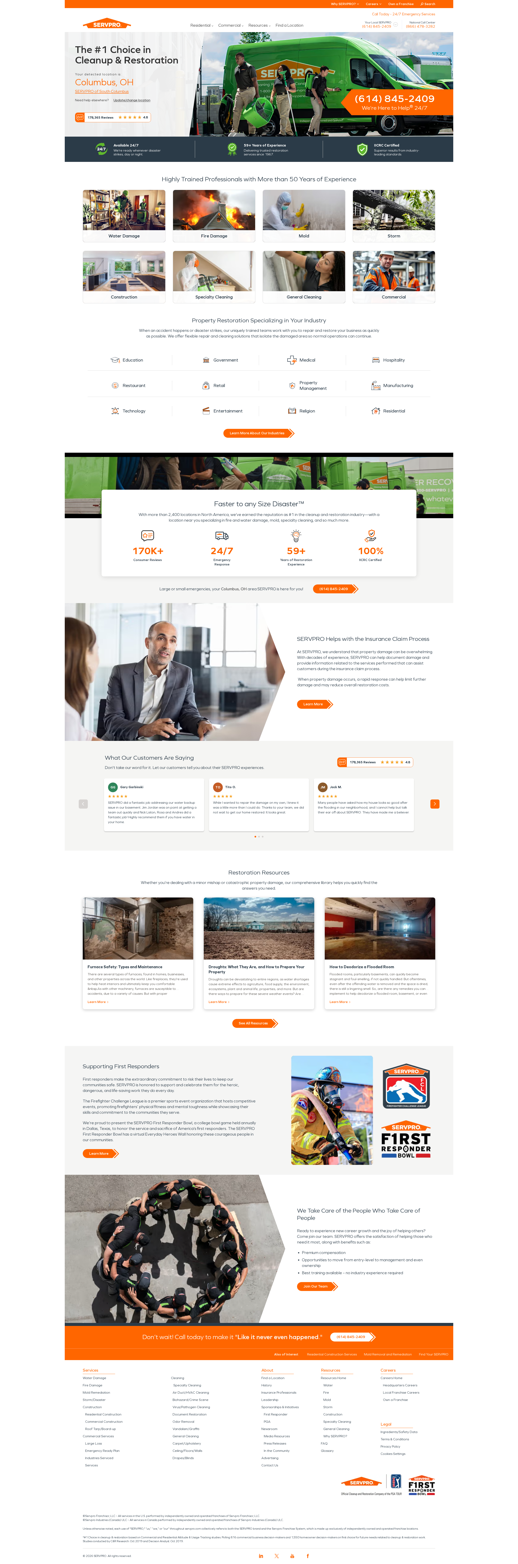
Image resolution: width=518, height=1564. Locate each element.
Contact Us (269, 1465)
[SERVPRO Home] (101, 26)
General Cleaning (186, 1436)
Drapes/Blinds (183, 1458)
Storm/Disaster (94, 1400)
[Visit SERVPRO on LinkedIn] (261, 1556)
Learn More (313, 704)
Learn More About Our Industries (257, 433)
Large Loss (93, 1443)
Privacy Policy (390, 1446)
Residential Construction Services (332, 1354)
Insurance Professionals (278, 1392)
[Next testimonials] (434, 804)
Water (328, 1385)
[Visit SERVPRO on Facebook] (308, 1556)
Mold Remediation (96, 1392)
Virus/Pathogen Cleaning (191, 1407)
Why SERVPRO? (335, 1436)
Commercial (229, 25)
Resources (258, 25)
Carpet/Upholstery (187, 1443)
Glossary (327, 1451)
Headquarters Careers (400, 1385)
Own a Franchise (401, 4)
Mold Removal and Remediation (388, 1354)
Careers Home (391, 1378)
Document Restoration (190, 1414)
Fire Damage (92, 1385)
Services (91, 1465)
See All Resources (253, 1023)
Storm (327, 1407)
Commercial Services (98, 1436)
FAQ (324, 1443)
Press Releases (275, 1443)
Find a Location (289, 25)
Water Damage (94, 1378)
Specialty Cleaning (187, 1385)
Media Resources (277, 1436)
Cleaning (177, 1378)
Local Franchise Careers (401, 1392)
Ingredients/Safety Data (399, 1432)
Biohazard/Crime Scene (190, 1400)
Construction (92, 1407)
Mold (327, 1400)
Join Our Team (316, 1286)
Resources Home (333, 1378)
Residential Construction (103, 1414)
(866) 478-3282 (420, 26)
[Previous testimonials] (83, 804)
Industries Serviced (99, 1458)
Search (430, 4)
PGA (267, 1422)
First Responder (276, 1414)
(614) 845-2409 (376, 26)
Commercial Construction (104, 1422)
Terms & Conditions (395, 1439)
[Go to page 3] (262, 836)
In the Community (277, 1451)
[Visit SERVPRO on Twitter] (277, 1556)
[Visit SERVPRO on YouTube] (292, 1556)
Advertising (269, 1458)
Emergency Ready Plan (102, 1451)
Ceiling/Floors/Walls (187, 1451)
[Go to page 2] (259, 836)
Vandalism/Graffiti (186, 1429)
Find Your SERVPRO (433, 1354)
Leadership (269, 1400)
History (266, 1385)
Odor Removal (183, 1422)
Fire (326, 1392)
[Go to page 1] (255, 836)
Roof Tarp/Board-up (100, 1429)
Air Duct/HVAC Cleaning (191, 1392)
